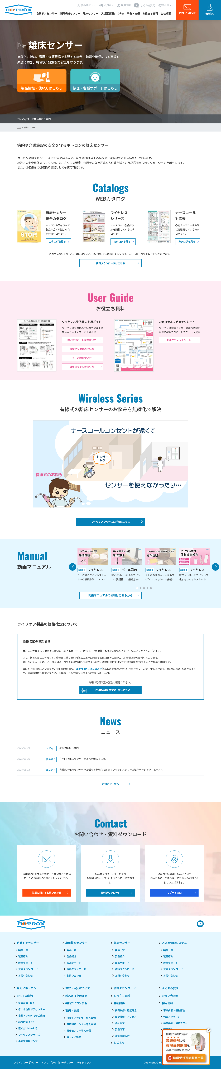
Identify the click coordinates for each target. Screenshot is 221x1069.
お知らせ (119, 1043)
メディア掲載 (74, 1037)
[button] (137, 588)
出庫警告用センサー (29, 1041)
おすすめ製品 (25, 996)
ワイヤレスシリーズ (29, 1034)
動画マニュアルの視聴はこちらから (110, 595)
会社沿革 (120, 1023)
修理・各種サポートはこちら (95, 87)
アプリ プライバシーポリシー (57, 1062)
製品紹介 (23, 956)
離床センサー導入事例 (79, 1030)
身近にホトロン (26, 988)
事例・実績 (133, 13)
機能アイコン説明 (76, 1003)
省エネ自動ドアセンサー (31, 1009)
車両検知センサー (70, 13)
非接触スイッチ (26, 1022)
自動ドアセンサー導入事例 (81, 1017)
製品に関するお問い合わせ (46, 892)
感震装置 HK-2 (26, 1003)
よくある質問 (170, 988)
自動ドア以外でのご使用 (31, 1015)
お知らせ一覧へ (110, 784)
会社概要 (166, 13)
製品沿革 (120, 1029)
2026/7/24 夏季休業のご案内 (34, 119)
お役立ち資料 (150, 13)
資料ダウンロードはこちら (110, 263)
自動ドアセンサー (46, 13)
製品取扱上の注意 (76, 996)
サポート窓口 (174, 892)
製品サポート (25, 962)
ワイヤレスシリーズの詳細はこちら (110, 521)
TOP (19, 127)
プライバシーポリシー (26, 1062)
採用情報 (167, 1003)
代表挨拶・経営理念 (126, 1010)
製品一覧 (23, 950)
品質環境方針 (122, 1035)
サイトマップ (84, 1062)
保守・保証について (77, 988)
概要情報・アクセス (126, 1016)
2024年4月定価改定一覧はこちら (112, 690)
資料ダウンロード (110, 892)
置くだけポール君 (28, 1028)
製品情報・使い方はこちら (42, 87)
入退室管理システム (112, 13)
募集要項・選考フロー (175, 1023)
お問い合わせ (25, 975)
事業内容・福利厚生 (174, 1010)
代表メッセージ (171, 1016)
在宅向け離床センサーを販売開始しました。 (77, 759)
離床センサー (90, 13)
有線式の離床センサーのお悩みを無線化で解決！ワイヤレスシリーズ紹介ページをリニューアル (104, 770)
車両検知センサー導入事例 (81, 1024)
